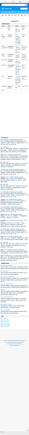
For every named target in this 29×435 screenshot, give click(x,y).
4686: (16, 34)
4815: (16, 65)
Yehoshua (24, 79)
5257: (16, 54)
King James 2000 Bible (5, 309)
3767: (16, 28)
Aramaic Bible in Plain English (7, 297)
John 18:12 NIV (5, 320)
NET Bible (3, 289)
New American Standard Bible (7, 265)
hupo (25, 54)
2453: (16, 59)
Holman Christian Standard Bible (7, 276)
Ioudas (25, 59)
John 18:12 (4, 318)
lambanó (24, 68)
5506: (16, 46)
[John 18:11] (1, 198)
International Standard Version (7, 284)
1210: (16, 86)
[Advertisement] (14, 124)
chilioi (25, 46)
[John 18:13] (27, 198)
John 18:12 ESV (5, 323)
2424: (16, 76)
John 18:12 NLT (5, 321)
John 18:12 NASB (5, 325)
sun (25, 65)
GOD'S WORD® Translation (6, 304)
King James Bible (4, 271)
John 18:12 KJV (5, 326)
